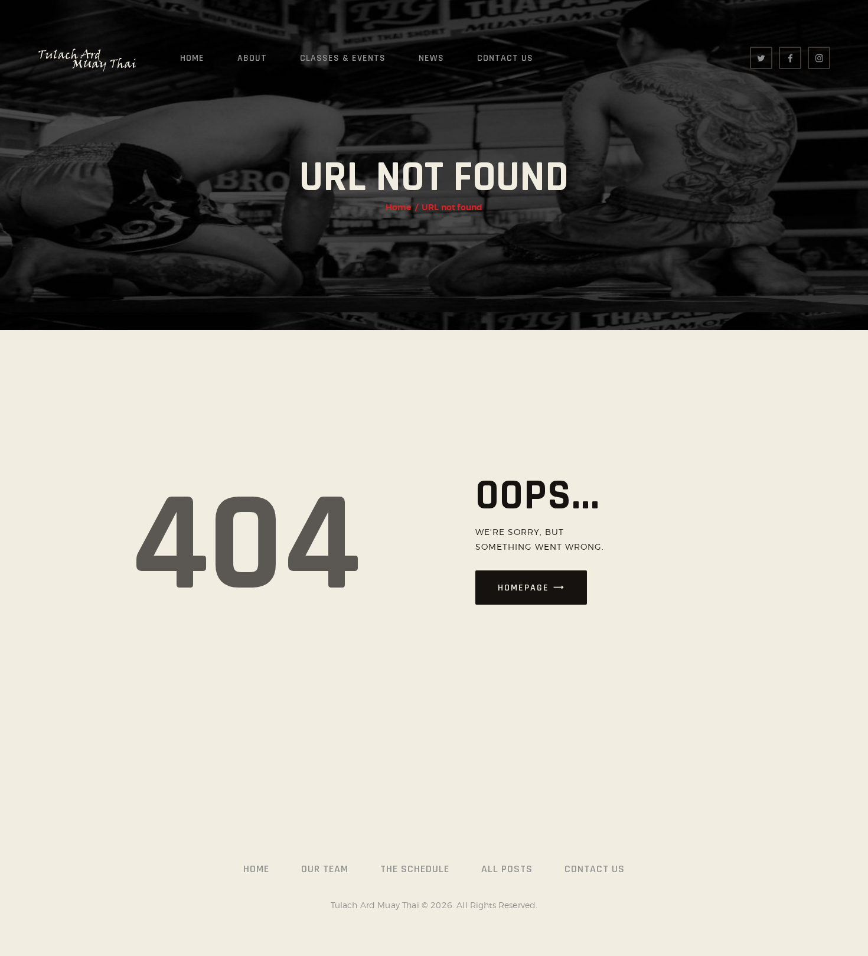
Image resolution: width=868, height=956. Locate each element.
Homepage (523, 588)
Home (399, 207)
